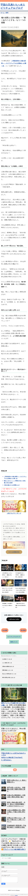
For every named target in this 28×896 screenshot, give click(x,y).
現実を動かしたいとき (7, 670)
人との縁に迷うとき (7, 662)
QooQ (16, 895)
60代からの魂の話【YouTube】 (12, 757)
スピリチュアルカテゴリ (14, 636)
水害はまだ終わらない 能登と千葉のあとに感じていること (16, 819)
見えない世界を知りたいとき (9, 673)
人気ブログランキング (14, 513)
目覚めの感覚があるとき (8, 666)
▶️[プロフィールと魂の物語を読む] (13, 849)
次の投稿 (4, 630)
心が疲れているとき (7, 659)
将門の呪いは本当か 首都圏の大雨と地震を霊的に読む (16, 789)
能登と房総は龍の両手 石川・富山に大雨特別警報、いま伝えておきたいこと (16, 804)
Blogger (18, 890)
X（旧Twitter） (6, 760)
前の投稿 (23, 630)
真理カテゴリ (14, 641)
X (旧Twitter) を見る (14, 619)
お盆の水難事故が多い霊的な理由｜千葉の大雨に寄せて (16, 811)
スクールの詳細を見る (14, 552)
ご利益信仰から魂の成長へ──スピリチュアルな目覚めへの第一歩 (13, 63)
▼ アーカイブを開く (6, 858)
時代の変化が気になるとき (8, 677)
